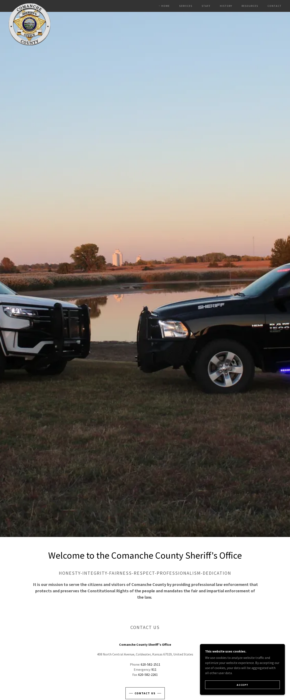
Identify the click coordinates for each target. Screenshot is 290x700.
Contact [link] (274, 5)
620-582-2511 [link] (150, 664)
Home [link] (165, 5)
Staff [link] (206, 5)
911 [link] (153, 669)
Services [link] (185, 5)
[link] (29, 5)
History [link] (226, 5)
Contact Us (145, 693)
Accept (242, 684)
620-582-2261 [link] (148, 674)
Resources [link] (250, 5)
